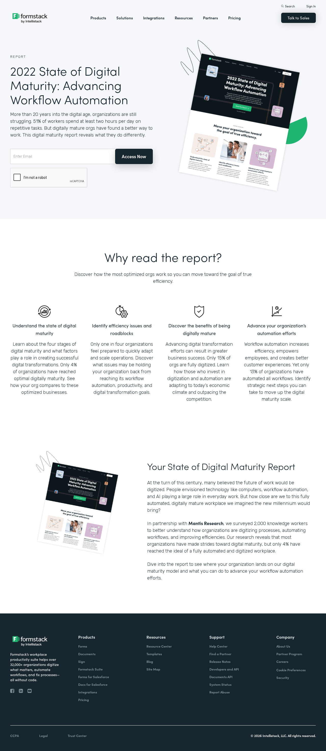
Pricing (234, 17)
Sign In (311, 6)
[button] (98, 17)
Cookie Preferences (291, 669)
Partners (210, 17)
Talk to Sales (298, 17)
